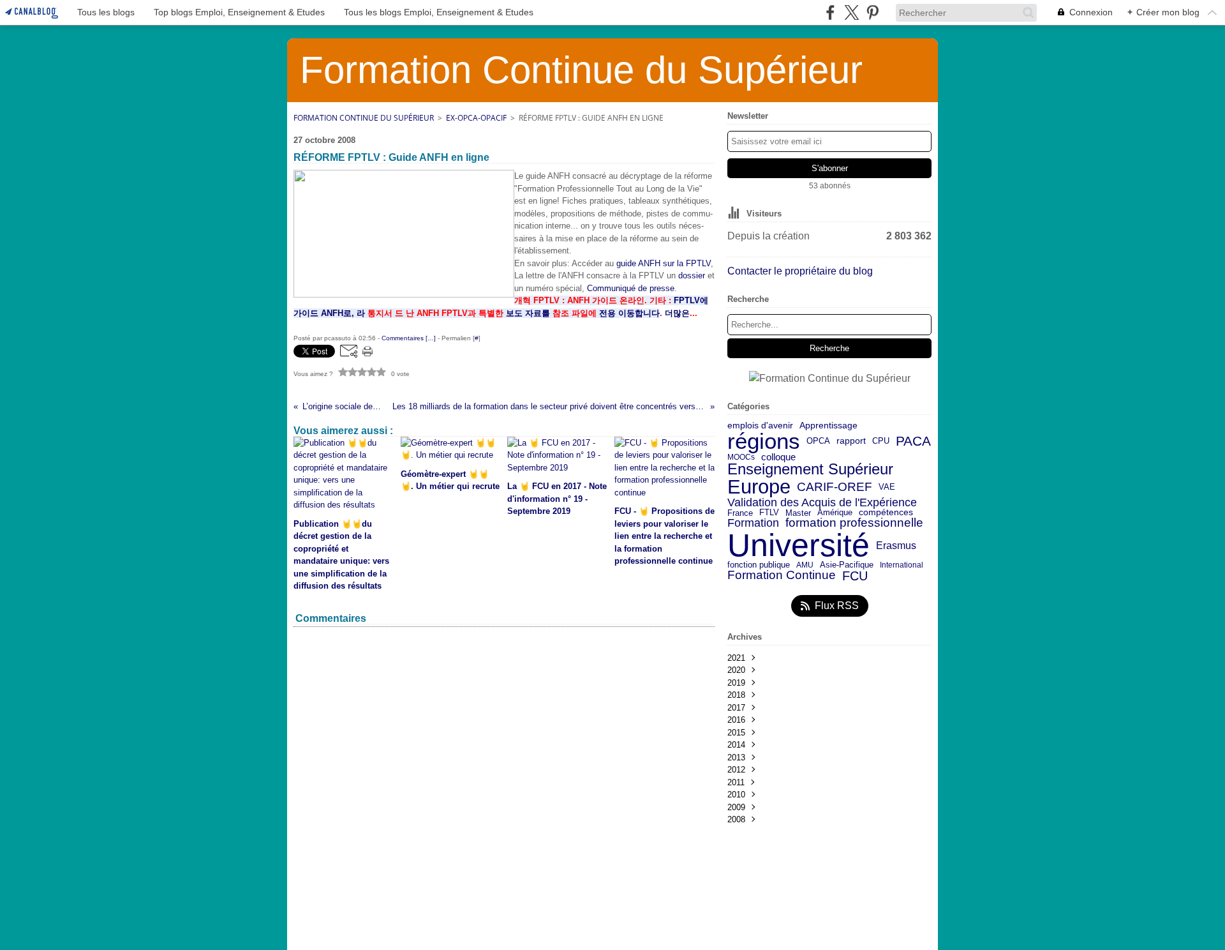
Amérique (834, 513)
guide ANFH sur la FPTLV (663, 263)
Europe (759, 487)
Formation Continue (781, 575)
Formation (753, 523)
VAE (887, 487)
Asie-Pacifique (846, 565)
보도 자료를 (528, 313)
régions (763, 441)
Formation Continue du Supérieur (363, 117)
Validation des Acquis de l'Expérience (822, 502)
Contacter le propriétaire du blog (800, 271)
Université (798, 545)
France (740, 513)
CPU (880, 441)
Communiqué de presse (630, 288)
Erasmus (896, 545)
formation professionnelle (854, 523)
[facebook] (830, 12)
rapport (851, 441)
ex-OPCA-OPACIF (476, 117)
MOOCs (741, 457)
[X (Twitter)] (851, 12)
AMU (804, 565)
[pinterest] (872, 12)
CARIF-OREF (834, 487)
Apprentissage (828, 425)
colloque (778, 457)
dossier (691, 275)
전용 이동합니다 (629, 313)
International (901, 565)
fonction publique (758, 565)
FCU (855, 575)
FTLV (769, 513)
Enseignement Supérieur (810, 469)
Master (798, 513)
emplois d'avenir (760, 425)
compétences (886, 512)
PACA (913, 441)
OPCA (818, 441)
